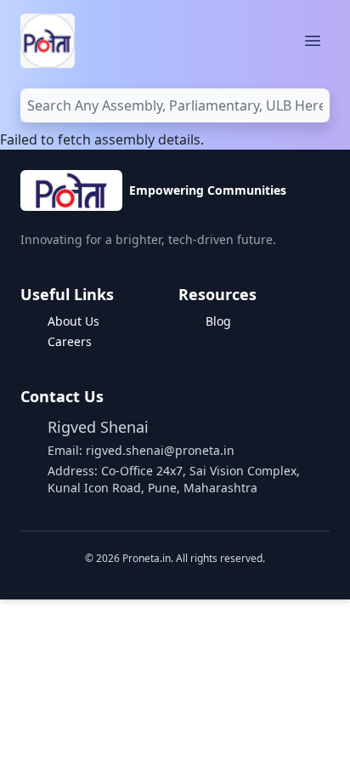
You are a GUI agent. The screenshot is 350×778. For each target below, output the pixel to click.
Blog (218, 321)
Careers (70, 341)
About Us (73, 321)
